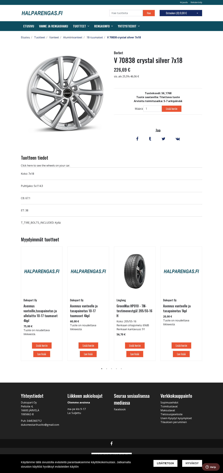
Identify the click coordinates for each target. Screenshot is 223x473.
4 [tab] (116, 368)
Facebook (120, 409)
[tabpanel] (42, 304)
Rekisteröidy (196, 2)
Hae (149, 13)
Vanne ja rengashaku (53, 26)
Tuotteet (79, 26)
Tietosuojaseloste (171, 414)
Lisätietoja (165, 463)
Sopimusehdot (169, 402)
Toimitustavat (169, 406)
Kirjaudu (184, 2)
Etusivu (28, 26)
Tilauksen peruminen (173, 422)
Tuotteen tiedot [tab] (34, 157)
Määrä (139, 108)
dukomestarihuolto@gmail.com (40, 424)
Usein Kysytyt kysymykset (176, 418)
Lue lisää (41, 354)
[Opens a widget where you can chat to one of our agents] (211, 467)
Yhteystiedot (127, 26)
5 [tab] (121, 368)
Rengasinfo (102, 26)
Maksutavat (167, 410)
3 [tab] (111, 368)
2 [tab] (106, 368)
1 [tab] (101, 368)
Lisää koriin (171, 109)
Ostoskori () (176, 13)
